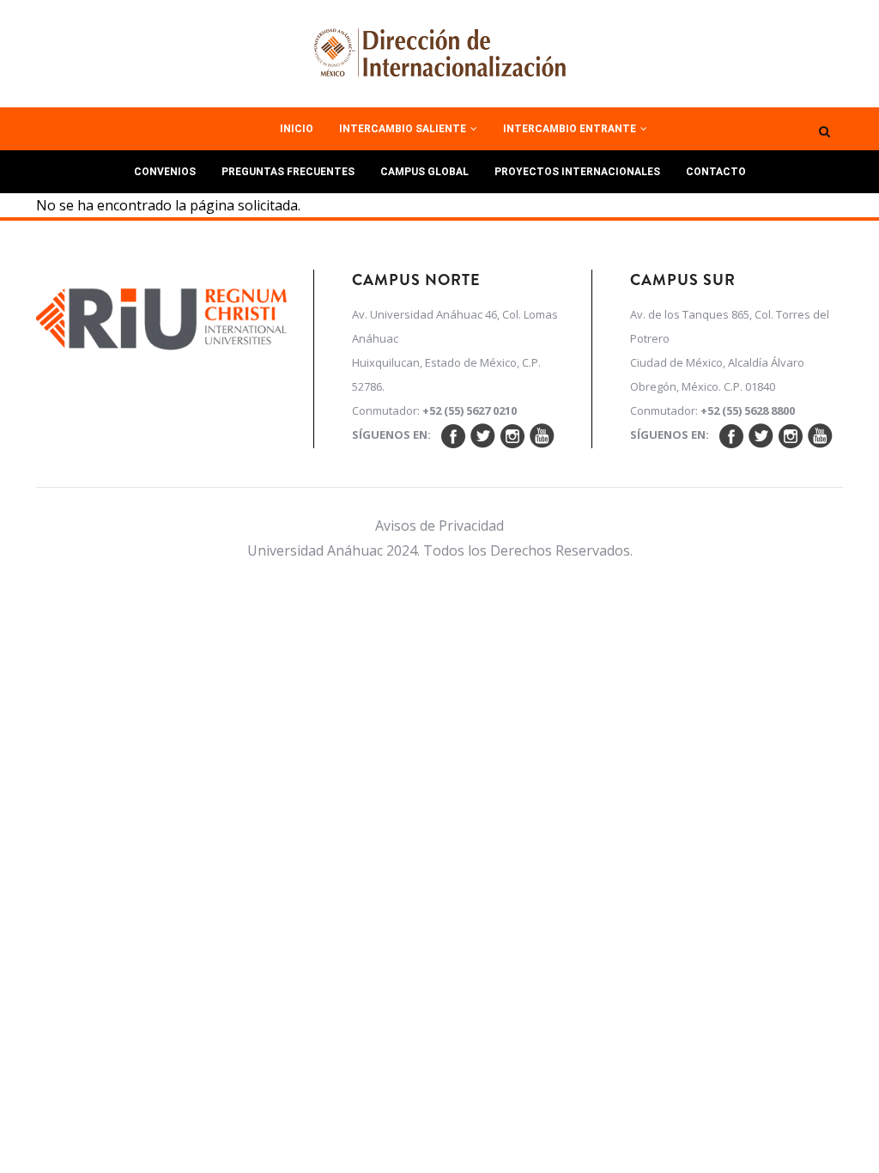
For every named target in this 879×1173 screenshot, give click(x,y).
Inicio (296, 129)
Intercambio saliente (404, 129)
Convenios (165, 172)
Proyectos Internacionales (577, 172)
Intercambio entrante (571, 129)
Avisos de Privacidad (439, 525)
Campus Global (424, 172)
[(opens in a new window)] (162, 314)
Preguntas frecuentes (288, 172)
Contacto (716, 172)
